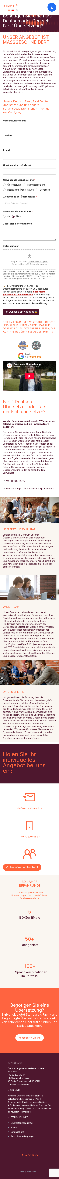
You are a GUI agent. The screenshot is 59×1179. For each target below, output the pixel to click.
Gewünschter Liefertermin (17, 165)
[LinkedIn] (26, 1155)
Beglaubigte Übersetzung (20, 189)
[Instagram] (33, 1155)
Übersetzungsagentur (22, 1123)
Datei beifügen (11, 246)
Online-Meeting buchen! (22, 867)
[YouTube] (37, 1155)
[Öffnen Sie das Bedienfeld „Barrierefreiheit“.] (51, 7)
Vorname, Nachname (14, 120)
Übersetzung (14, 184)
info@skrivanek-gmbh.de (29, 808)
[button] (17, 10)
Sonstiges (45, 189)
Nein (18, 216)
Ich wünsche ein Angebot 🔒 (21, 311)
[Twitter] (29, 1155)
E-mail (7, 150)
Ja (8, 216)
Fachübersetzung (36, 184)
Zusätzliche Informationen (17, 223)
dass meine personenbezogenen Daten (24, 293)
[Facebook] (22, 1155)
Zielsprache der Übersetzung (20, 196)
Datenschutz (17, 1132)
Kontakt (15, 1127)
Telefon (7, 135)
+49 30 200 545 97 (29, 836)
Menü (9, 10)
